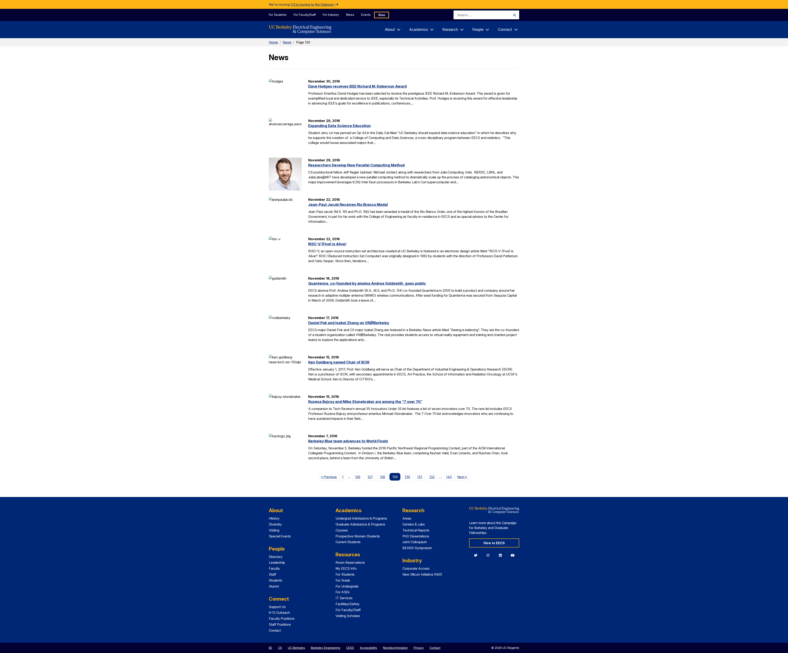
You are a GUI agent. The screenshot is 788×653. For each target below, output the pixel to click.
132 (432, 477)
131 (419, 477)
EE (270, 648)
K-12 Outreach (279, 613)
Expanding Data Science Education (339, 126)
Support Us (277, 607)
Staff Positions (280, 624)
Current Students (348, 542)
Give (381, 15)
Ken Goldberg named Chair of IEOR (338, 362)
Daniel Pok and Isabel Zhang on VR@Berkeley (348, 323)
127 (370, 477)
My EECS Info (346, 568)
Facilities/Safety (348, 604)
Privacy (419, 648)
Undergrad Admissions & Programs (361, 518)
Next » (463, 477)
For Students (277, 14)
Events (366, 14)
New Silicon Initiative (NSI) (422, 574)
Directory (276, 557)
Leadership (277, 562)
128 (382, 477)
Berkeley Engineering (325, 648)
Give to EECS (494, 543)
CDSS (350, 648)
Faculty (274, 568)
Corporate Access (416, 568)
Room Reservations (350, 562)
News (350, 14)
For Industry (331, 14)
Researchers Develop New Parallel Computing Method (356, 165)
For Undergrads (347, 586)
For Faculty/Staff (305, 14)
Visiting (274, 530)
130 (407, 477)
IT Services (344, 598)
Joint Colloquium (414, 542)
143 (449, 477)
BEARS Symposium (417, 548)
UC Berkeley (296, 648)
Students (275, 580)
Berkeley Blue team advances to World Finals (348, 441)
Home (273, 42)
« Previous (330, 477)
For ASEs (343, 592)
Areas (406, 518)
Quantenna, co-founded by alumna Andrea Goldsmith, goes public (367, 283)
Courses (342, 530)
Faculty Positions (281, 618)
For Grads (343, 580)
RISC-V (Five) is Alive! (327, 244)
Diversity (275, 524)
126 (357, 477)
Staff (272, 574)
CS (280, 648)
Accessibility (368, 648)
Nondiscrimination (395, 648)
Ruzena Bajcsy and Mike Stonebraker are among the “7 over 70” (365, 401)
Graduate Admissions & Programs (360, 524)
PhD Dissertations (415, 536)
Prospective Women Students (358, 536)
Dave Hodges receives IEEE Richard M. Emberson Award (357, 86)
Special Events (280, 536)
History (274, 518)
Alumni (274, 586)
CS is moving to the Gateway (313, 4)
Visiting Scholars (348, 616)
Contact (275, 630)
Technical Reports (415, 530)
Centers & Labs (413, 524)
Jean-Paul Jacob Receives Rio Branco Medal (348, 204)
